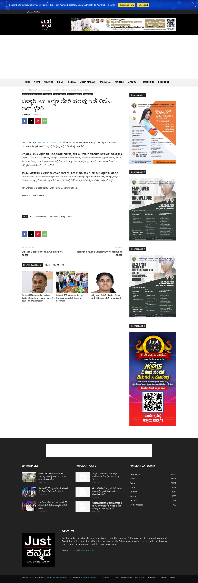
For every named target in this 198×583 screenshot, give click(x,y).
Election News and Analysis (40, 90)
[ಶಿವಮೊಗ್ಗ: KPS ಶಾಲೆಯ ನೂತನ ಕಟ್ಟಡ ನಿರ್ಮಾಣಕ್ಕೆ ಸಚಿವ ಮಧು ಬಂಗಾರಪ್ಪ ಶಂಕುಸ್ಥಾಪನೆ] (72, 282)
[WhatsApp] (44, 121)
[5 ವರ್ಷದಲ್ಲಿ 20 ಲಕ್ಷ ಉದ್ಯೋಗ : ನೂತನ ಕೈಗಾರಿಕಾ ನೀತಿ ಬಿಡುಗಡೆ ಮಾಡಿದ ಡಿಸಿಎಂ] (29, 492)
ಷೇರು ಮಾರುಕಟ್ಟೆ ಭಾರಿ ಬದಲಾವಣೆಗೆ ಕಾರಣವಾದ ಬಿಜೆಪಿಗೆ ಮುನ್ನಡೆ (99, 253)
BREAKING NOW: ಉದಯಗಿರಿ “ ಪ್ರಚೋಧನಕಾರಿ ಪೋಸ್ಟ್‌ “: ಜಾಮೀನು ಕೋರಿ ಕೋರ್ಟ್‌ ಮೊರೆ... (52, 476)
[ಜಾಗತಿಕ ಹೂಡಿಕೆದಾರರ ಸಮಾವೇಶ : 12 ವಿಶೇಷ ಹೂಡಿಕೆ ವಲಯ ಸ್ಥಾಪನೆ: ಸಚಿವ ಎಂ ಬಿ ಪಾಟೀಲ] (29, 506)
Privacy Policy (126, 577)
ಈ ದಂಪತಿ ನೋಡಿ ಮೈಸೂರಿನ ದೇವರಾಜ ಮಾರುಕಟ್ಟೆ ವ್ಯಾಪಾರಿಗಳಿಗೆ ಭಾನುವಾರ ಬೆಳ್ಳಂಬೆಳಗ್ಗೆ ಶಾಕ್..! (107, 491)
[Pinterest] (38, 121)
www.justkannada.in (50, 142)
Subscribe (148, 82)
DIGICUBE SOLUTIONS (88, 577)
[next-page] (28, 306)
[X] (31, 121)
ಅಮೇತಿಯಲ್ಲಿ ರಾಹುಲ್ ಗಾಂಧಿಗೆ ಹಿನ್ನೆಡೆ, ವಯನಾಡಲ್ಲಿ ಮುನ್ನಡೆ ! (42, 253)
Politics (48, 82)
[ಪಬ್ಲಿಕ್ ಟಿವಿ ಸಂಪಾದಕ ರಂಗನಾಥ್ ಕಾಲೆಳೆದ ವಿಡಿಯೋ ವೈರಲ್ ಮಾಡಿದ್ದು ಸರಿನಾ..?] (83, 477)
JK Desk (27, 114)
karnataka (54, 216)
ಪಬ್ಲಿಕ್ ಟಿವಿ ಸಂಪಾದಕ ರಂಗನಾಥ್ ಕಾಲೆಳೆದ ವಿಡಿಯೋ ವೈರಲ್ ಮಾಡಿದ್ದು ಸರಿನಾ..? (105, 476)
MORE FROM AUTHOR (55, 265)
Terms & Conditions (110, 577)
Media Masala (88, 82)
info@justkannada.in (83, 550)
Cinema (72, 82)
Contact (173, 577)
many (63, 216)
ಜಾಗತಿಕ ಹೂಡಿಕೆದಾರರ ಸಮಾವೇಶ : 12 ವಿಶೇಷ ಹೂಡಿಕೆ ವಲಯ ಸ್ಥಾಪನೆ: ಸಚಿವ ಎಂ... (52, 505)
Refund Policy (140, 577)
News (37, 82)
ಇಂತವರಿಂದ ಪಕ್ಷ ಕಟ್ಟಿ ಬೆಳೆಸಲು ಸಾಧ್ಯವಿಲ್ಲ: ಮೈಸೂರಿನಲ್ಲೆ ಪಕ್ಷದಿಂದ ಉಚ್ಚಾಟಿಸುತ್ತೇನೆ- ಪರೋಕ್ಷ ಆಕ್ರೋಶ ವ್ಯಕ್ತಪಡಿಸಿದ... (107, 506)
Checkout (143, 5)
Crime (60, 82)
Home (27, 82)
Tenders (119, 82)
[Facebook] (24, 121)
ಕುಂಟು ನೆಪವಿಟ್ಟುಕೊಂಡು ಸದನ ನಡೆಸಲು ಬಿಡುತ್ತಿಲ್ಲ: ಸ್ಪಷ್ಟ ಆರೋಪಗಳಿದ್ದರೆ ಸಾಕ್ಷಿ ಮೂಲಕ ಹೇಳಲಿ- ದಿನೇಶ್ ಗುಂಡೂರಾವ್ (37, 298)
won (70, 216)
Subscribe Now (126, 5)
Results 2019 (87, 94)
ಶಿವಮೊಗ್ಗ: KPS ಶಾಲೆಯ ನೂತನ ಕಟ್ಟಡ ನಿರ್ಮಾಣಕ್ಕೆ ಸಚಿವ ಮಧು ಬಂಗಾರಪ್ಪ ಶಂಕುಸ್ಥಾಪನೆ (69, 298)
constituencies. (41, 216)
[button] (193, 3)
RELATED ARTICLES (32, 265)
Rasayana (105, 82)
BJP (31, 216)
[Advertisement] (99, 57)
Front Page (47, 94)
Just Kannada (57, 577)
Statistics (163, 577)
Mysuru (132, 82)
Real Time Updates (74, 94)
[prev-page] (23, 306)
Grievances (152, 577)
